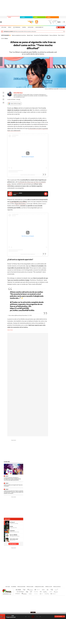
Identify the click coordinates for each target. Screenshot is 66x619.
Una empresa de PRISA (6, 591)
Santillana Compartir (37, 590)
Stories (41, 573)
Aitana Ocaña (10, 330)
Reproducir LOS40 (46, 194)
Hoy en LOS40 (30, 27)
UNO (27, 591)
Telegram (3, 103)
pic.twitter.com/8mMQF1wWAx (22, 310)
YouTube (30, 573)
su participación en (15, 201)
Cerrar (63, 31)
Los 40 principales (24, 590)
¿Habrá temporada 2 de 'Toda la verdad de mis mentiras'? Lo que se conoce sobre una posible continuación (13, 492)
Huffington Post (20, 591)
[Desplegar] (33, 612)
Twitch (38, 573)
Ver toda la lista (12, 543)
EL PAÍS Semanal (45, 591)
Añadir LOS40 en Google (16, 103)
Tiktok (28, 573)
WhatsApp (3, 99)
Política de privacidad (21, 586)
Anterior (26, 616)
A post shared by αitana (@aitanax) (28, 174)
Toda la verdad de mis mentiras (19, 35)
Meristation (53, 593)
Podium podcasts (30, 593)
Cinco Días (36, 591)
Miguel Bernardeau (20, 204)
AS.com (47, 590)
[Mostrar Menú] (2, 22)
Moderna (23, 593)
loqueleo (47, 593)
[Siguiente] (64, 35)
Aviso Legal (7, 586)
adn (51, 590)
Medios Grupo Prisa (6, 594)
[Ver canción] (7, 523)
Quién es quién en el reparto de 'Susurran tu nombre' (13, 485)
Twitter (3, 96)
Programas (17, 27)
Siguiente (40, 616)
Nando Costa (30, 35)
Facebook (3, 93)
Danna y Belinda (53, 35)
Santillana (30, 590)
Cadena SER (43, 590)
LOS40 (9, 17)
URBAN (48, 17)
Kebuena (54, 591)
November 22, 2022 (27, 315)
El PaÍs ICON (35, 593)
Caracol (56, 590)
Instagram (25, 573)
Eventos (24, 27)
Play (33, 616)
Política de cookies (30, 586)
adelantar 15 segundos (37, 616)
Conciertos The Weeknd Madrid (41, 35)
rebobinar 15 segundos (29, 616)
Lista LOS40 (3, 27)
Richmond (17, 593)
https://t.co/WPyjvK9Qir (19, 308)
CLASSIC (23, 17)
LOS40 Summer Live (39, 27)
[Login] (64, 22)
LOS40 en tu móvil (48, 586)
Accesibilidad (13, 586)
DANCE (35, 17)
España (58, 22)
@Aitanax (14, 304)
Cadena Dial (40, 591)
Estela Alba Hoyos (18, 92)
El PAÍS (18, 590)
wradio (30, 591)
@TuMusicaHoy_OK (23, 306)
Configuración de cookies (39, 586)
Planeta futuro (50, 591)
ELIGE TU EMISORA (59, 616)
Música (9, 27)
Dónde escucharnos (57, 586)
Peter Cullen (61, 35)
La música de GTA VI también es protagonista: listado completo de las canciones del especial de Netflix (12, 479)
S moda (41, 593)
